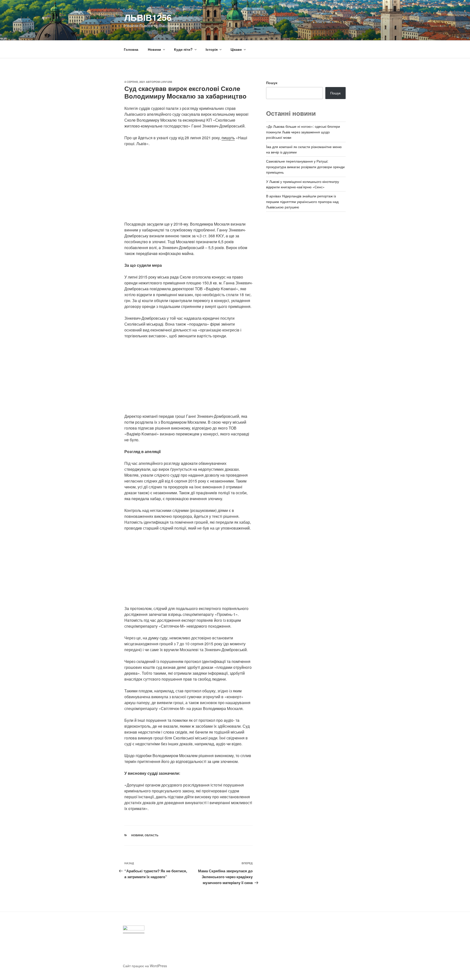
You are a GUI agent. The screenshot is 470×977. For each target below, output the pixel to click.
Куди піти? (183, 49)
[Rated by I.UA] (133, 929)
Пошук (271, 82)
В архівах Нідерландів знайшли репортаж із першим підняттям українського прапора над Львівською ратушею (302, 201)
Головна (131, 49)
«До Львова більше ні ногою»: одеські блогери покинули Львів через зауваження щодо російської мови (303, 132)
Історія (212, 49)
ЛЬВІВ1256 (148, 17)
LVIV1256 (166, 82)
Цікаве (236, 49)
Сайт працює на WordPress (145, 965)
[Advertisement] (188, 186)
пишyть (228, 137)
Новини (154, 49)
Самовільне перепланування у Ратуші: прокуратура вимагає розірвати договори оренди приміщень (305, 167)
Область (151, 835)
